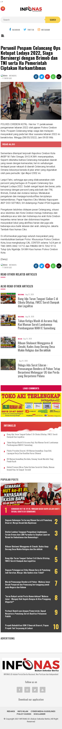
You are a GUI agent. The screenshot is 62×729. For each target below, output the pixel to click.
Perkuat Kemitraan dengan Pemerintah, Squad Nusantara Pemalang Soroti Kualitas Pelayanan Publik (25, 613)
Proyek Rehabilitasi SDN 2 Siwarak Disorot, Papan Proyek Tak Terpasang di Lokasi (27, 626)
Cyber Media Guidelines (43, 711)
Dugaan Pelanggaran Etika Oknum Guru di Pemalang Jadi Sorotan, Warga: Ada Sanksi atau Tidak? (27, 571)
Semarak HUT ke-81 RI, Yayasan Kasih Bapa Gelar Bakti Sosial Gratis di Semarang (35, 510)
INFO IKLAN (22, 711)
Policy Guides (24, 714)
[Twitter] (35, 690)
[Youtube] (42, 690)
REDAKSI (11, 711)
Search (53, 19)
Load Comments (31, 388)
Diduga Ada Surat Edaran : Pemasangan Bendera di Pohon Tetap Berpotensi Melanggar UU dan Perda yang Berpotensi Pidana (39, 370)
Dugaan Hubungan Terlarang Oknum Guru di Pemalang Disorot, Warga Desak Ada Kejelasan (28, 521)
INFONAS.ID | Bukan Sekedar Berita (34, 719)
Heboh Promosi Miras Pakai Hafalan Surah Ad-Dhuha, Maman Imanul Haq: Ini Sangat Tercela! (30, 468)
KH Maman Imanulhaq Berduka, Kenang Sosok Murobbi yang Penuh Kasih (30, 460)
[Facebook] (19, 690)
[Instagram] (27, 690)
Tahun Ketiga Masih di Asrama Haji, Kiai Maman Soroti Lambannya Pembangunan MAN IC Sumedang (38, 324)
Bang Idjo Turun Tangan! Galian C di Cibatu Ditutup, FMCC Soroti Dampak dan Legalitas (38, 302)
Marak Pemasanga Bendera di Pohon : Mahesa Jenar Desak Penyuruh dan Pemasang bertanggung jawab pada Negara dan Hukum (27, 584)
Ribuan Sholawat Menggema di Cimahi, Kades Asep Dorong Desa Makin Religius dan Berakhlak (36, 346)
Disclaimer (39, 714)
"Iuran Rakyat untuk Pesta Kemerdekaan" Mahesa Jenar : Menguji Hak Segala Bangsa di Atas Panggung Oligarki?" (28, 599)
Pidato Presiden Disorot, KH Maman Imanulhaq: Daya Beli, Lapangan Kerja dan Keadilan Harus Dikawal (29, 452)
